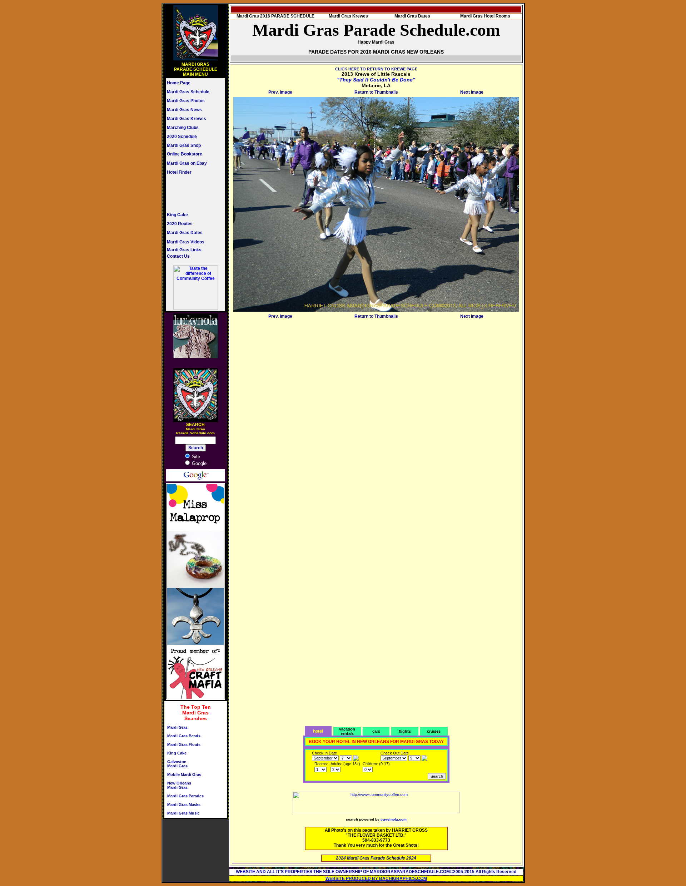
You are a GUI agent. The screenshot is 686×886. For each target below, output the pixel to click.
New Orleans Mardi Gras (179, 785)
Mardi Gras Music (183, 813)
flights (405, 731)
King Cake (177, 214)
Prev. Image (280, 92)
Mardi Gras (177, 727)
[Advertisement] (188, 193)
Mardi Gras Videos (185, 241)
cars (376, 731)
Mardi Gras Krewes (186, 118)
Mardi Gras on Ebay (187, 163)
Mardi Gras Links (184, 249)
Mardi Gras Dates (185, 232)
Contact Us (178, 256)
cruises (434, 731)
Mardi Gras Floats (183, 744)
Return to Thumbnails (376, 92)
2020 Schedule (182, 136)
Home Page (178, 82)
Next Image (471, 92)
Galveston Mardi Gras (177, 763)
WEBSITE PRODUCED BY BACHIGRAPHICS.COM (376, 878)
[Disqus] (376, 410)
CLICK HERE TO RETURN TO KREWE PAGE (376, 69)
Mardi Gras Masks (183, 804)
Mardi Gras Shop (184, 145)
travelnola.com (394, 819)
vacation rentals (347, 731)
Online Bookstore (184, 154)
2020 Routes (180, 223)
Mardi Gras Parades (185, 796)
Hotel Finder (179, 172)
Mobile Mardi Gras (184, 774)
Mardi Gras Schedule (188, 91)
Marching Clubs (183, 127)
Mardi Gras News (184, 109)
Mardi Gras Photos (186, 100)
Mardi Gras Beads (183, 736)
